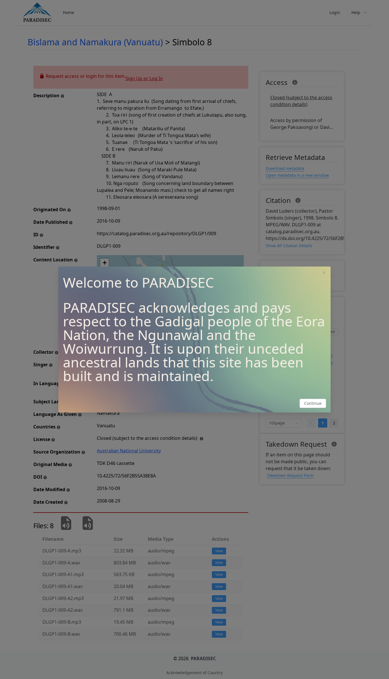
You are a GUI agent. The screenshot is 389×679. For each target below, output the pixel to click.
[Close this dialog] (324, 273)
